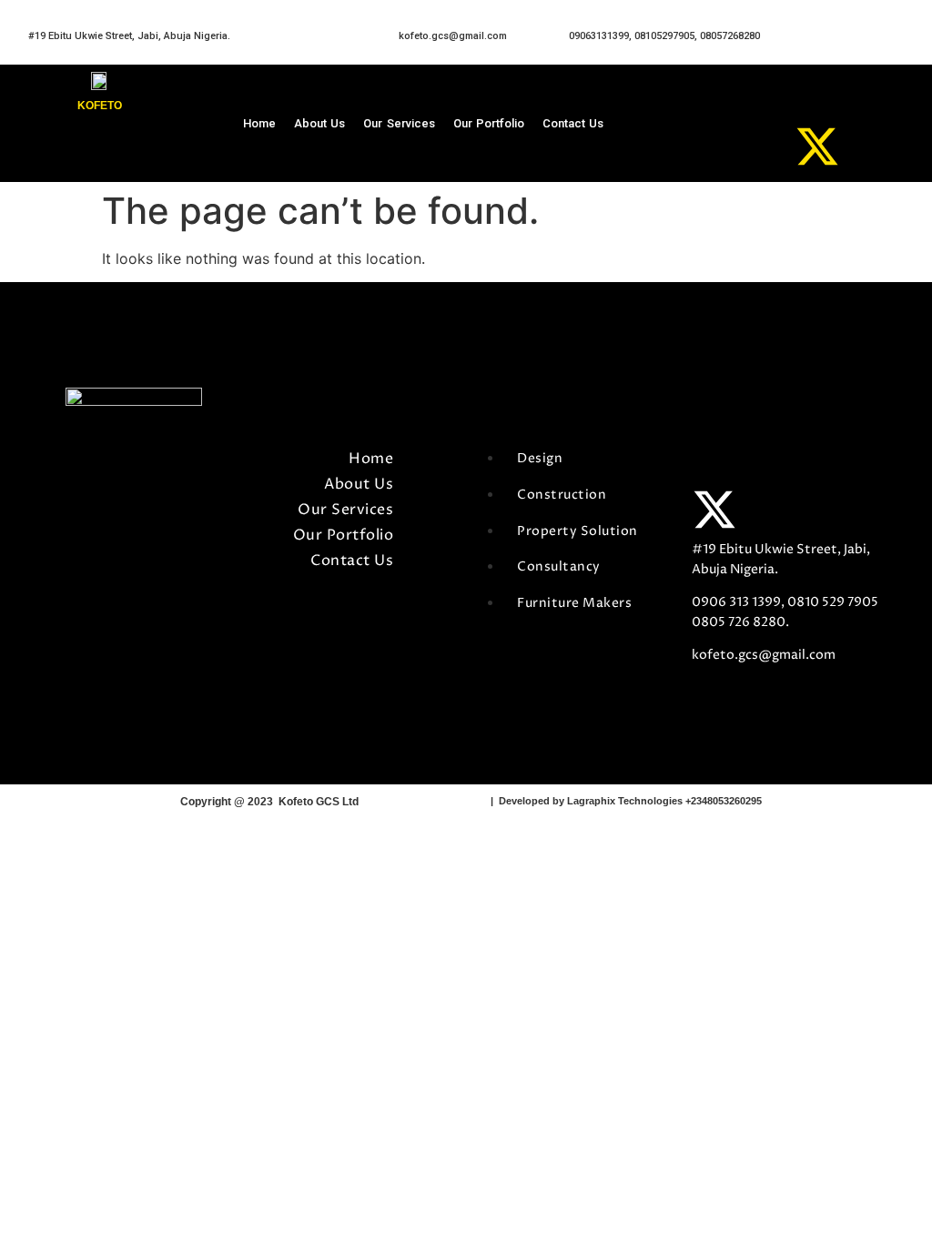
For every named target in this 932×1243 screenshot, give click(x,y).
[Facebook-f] (714, 464)
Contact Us (572, 123)
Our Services (398, 123)
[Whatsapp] (817, 101)
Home (259, 123)
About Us (319, 123)
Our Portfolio (488, 123)
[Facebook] (756, 101)
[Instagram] (756, 146)
